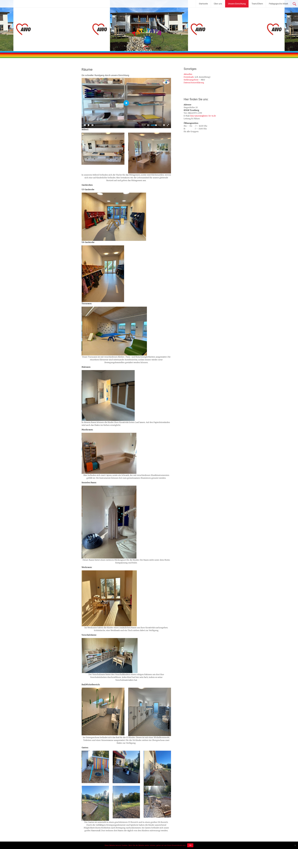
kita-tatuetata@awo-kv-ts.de (203, 116)
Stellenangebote (191, 80)
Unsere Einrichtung (237, 3)
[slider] (118, 125)
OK (190, 845)
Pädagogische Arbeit (278, 3)
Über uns (218, 3)
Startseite (203, 3)
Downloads (189, 77)
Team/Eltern (257, 3)
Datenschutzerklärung (194, 82)
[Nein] (295, 845)
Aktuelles (188, 74)
